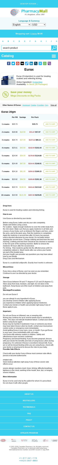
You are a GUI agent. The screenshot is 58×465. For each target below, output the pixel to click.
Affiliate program (29, 433)
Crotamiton (37, 82)
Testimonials (29, 407)
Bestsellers (29, 401)
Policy (29, 420)
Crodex (33, 105)
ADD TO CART (50, 124)
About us (28, 394)
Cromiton (40, 105)
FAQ (29, 414)
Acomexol (26, 105)
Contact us (29, 426)
